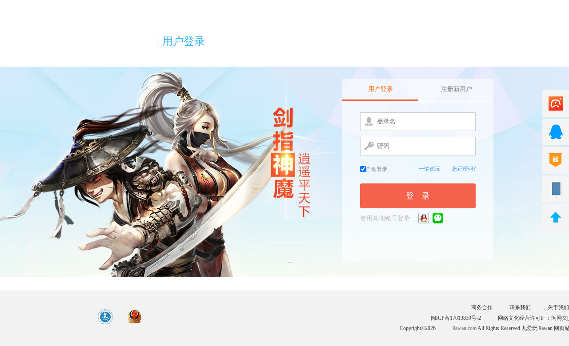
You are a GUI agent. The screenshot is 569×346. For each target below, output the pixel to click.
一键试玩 (429, 169)
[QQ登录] (424, 218)
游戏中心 (43, 316)
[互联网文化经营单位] (106, 317)
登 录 (418, 195)
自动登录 (376, 169)
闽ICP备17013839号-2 (456, 318)
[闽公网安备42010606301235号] (135, 317)
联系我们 (520, 307)
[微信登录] (439, 218)
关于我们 (558, 307)
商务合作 (482, 307)
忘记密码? (464, 169)
